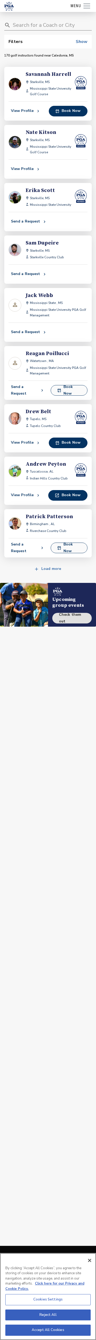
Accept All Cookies (48, 1330)
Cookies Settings (48, 1299)
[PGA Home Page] (9, 6)
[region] (48, 1296)
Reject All (47, 1314)
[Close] (89, 1260)
